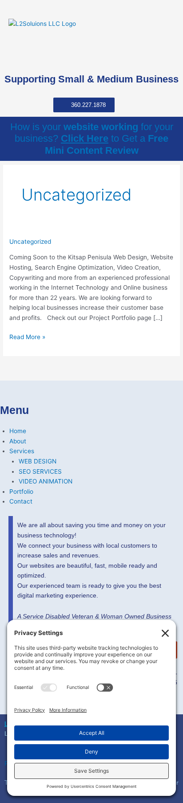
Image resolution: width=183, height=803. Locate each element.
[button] (171, 55)
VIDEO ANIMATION (45, 481)
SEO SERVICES (40, 471)
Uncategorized (30, 241)
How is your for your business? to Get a (91, 138)
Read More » (27, 336)
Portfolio (21, 491)
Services (21, 451)
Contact (20, 501)
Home (17, 430)
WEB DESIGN (37, 461)
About (17, 441)
